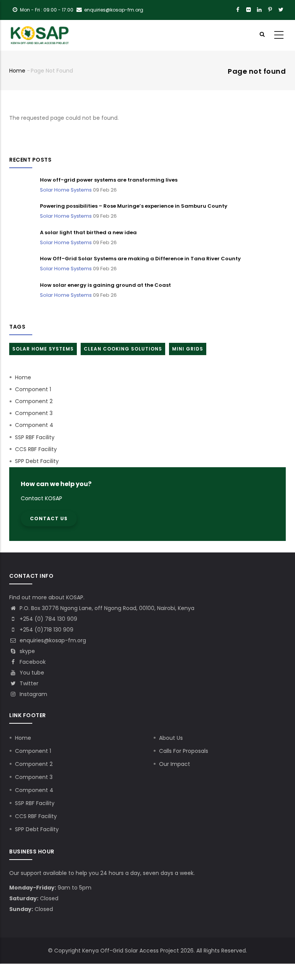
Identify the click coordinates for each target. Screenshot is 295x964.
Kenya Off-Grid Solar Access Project (130, 950)
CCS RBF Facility (36, 449)
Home (17, 70)
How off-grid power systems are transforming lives (108, 180)
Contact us (49, 518)
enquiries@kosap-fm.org (52, 640)
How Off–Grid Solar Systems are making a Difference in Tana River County (140, 258)
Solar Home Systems (66, 189)
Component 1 (33, 389)
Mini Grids (187, 349)
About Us (171, 738)
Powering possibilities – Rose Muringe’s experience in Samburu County (133, 206)
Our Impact (174, 764)
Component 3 (34, 413)
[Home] (40, 35)
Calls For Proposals (183, 751)
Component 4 (34, 425)
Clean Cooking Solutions (123, 349)
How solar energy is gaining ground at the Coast (105, 285)
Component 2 (34, 401)
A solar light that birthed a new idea (88, 232)
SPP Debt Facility (37, 461)
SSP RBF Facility (35, 437)
